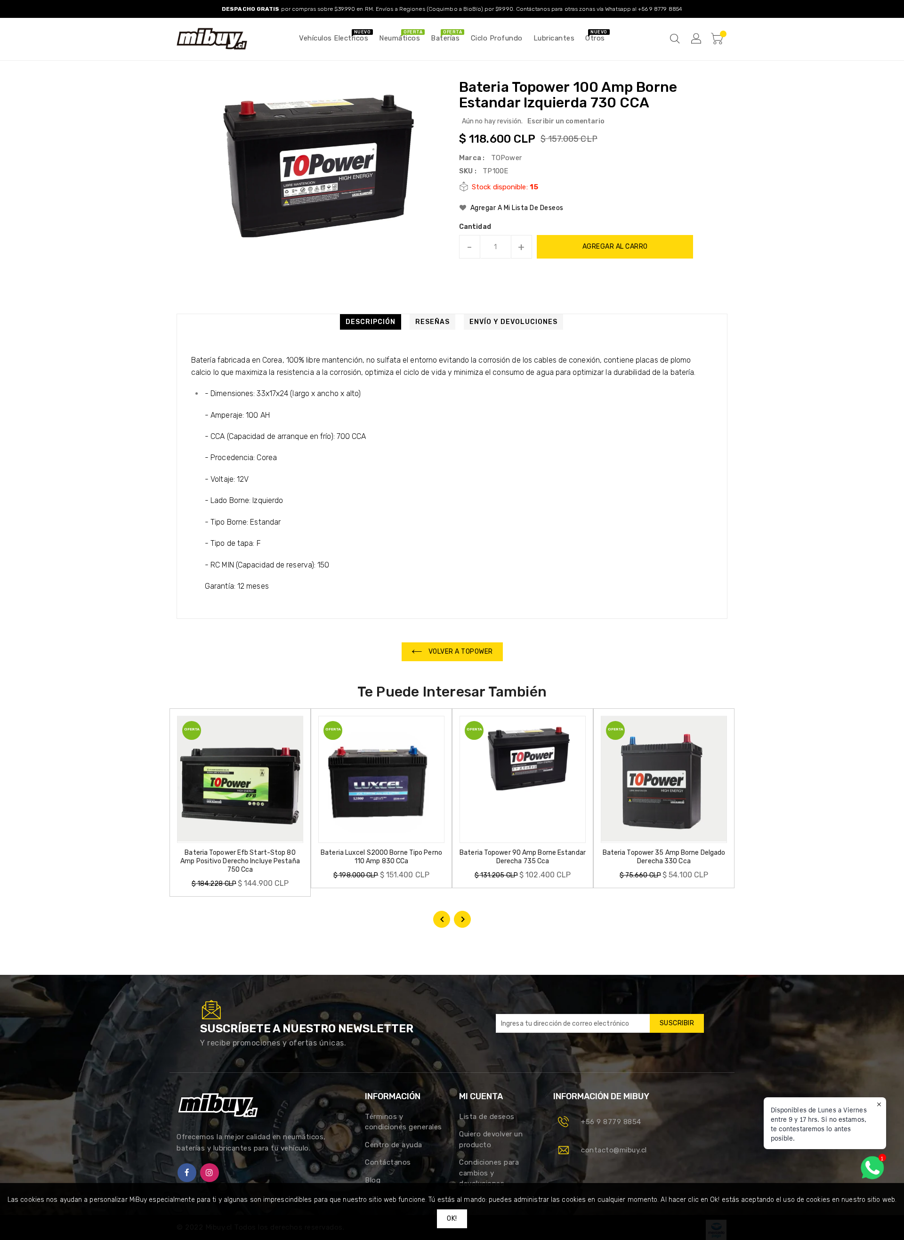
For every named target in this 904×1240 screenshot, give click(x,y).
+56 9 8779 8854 (611, 1122)
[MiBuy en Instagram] (209, 1172)
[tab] (370, 322)
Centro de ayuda (393, 1145)
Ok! (452, 1219)
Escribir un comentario (566, 121)
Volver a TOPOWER (460, 652)
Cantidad (475, 227)
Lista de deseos (487, 1116)
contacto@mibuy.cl (614, 1150)
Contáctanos (388, 1162)
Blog (372, 1180)
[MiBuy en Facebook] (187, 1172)
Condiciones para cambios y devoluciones (489, 1173)
